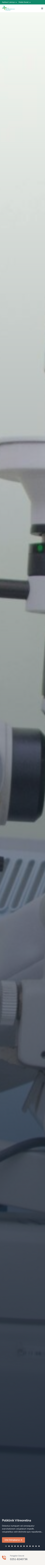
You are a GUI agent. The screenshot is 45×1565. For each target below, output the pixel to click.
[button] (6, 1546)
